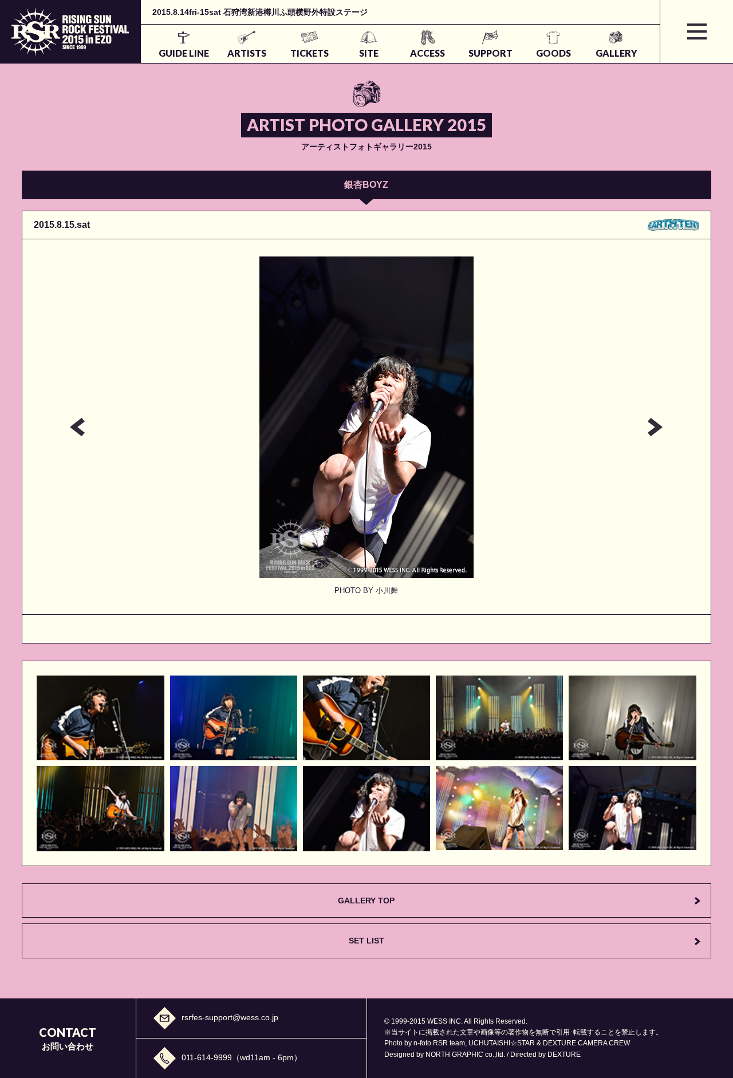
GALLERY (616, 53)
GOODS (553, 53)
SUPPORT (490, 53)
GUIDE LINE (184, 53)
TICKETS (309, 53)
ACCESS (427, 53)
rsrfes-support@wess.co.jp (230, 1017)
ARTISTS (246, 53)
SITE (369, 53)
